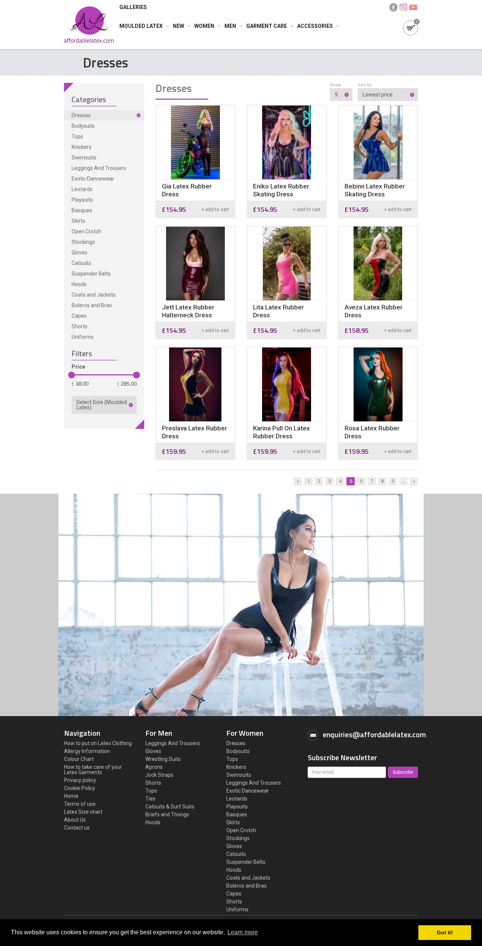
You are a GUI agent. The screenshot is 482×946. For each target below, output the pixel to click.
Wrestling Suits (163, 759)
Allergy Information (87, 751)
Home (71, 796)
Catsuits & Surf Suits (169, 807)
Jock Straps (159, 775)
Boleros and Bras (92, 305)
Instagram (403, 7)
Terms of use (80, 804)
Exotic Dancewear (93, 179)
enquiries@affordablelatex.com (374, 734)
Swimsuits (84, 158)
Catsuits (81, 263)
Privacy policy (80, 780)
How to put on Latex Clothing (98, 743)
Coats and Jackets (94, 295)
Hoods (79, 284)
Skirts (78, 221)
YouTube (413, 7)
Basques (82, 210)
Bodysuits (83, 126)
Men (230, 26)
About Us (75, 820)
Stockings (83, 242)
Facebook (393, 7)
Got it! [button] (445, 932)
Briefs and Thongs (167, 814)
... (403, 481)
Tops (77, 136)
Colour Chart (79, 759)
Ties (150, 799)
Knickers (82, 147)
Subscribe (403, 772)
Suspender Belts (91, 274)
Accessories (315, 26)
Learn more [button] (242, 932)
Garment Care (266, 26)
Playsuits (82, 200)
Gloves (79, 253)
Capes (79, 316)
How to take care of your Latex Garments (93, 769)
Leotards (82, 189)
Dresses (81, 115)
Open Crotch (86, 231)
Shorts (79, 326)
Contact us (77, 828)
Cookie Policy (79, 788)
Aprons (154, 767)
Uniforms (83, 337)
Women (204, 26)
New (178, 26)
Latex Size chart (83, 812)
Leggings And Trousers (99, 168)
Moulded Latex (141, 26)
